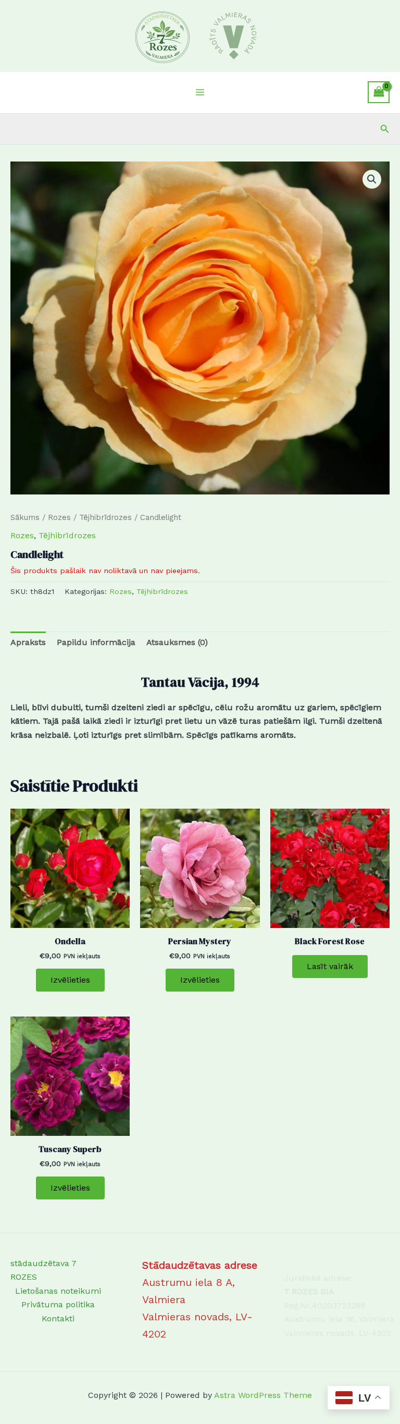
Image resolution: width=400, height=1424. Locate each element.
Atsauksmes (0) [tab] (177, 642)
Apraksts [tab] (28, 642)
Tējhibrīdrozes (105, 517)
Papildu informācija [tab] (96, 642)
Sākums (25, 517)
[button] (385, 128)
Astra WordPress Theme (263, 1395)
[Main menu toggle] (200, 92)
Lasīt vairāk (330, 966)
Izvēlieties (70, 980)
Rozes (59, 517)
